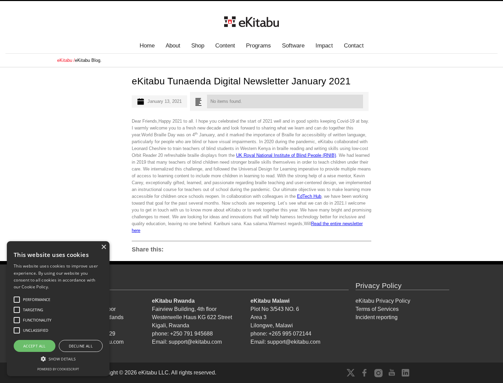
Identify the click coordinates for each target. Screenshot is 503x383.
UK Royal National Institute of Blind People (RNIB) (286, 155)
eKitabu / (66, 60)
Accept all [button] (34, 345)
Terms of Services (377, 309)
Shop (197, 45)
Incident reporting (377, 317)
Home (147, 45)
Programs (258, 45)
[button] (58, 359)
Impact (324, 45)
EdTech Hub (309, 196)
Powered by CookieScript (58, 369)
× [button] (103, 247)
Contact (354, 45)
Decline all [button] (81, 345)
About (173, 45)
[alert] (58, 308)
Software (293, 45)
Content (225, 45)
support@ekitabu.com (195, 342)
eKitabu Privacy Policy (383, 301)
